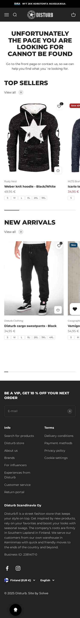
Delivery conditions (58, 436)
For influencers (15, 465)
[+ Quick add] (58, 170)
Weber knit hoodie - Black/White (30, 186)
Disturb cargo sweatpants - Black (30, 326)
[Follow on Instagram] (18, 568)
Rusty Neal (10, 181)
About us (11, 450)
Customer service (17, 485)
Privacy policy (54, 450)
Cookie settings (56, 458)
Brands (9, 458)
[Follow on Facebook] (7, 568)
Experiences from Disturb (17, 475)
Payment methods (58, 443)
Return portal (14, 492)
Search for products (19, 436)
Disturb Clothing (13, 320)
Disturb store (14, 443)
